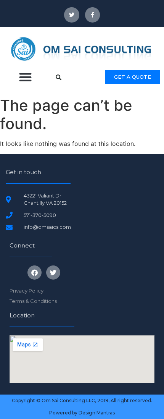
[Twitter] (71, 14)
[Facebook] (34, 272)
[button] (25, 77)
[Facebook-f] (92, 14)
